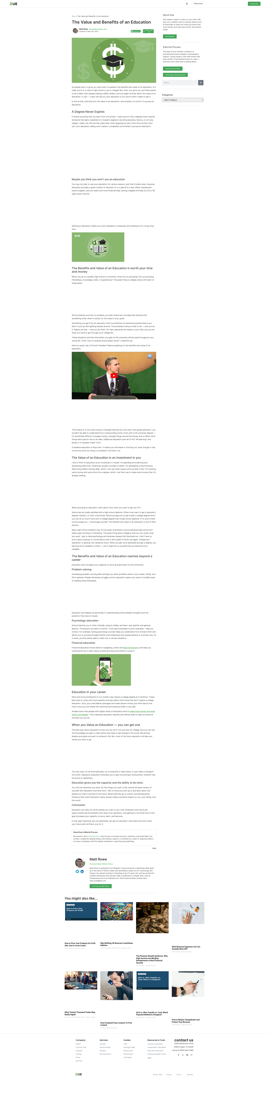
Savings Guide (129, 1047)
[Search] (200, 82)
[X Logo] (183, 1055)
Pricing (78, 1054)
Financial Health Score (157, 1054)
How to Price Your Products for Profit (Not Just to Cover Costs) (80, 944)
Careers (79, 1050)
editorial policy (94, 836)
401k (125, 1044)
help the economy (131, 648)
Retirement (128, 1054)
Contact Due (81, 1047)
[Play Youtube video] (114, 375)
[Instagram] (191, 1055)
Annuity (103, 1044)
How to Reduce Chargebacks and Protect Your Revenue (186, 1021)
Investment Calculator (157, 1047)
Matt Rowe (98, 859)
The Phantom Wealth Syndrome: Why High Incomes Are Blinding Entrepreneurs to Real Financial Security (152, 959)
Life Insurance (105, 1054)
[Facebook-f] (178, 1055)
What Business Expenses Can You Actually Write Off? (186, 948)
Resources (198, 3)
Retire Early (128, 1050)
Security (79, 1061)
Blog (73, 16)
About (78, 1044)
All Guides (128, 1057)
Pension (103, 1050)
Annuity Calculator (155, 1044)
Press (78, 1057)
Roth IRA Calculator (156, 1050)
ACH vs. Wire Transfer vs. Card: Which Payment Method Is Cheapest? (152, 1013)
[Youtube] (187, 1055)
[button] (186, 3)
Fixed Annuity (105, 1047)
